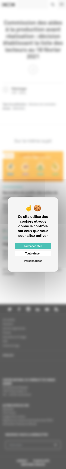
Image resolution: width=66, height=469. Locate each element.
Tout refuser (33, 253)
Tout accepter (33, 246)
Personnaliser (33, 261)
